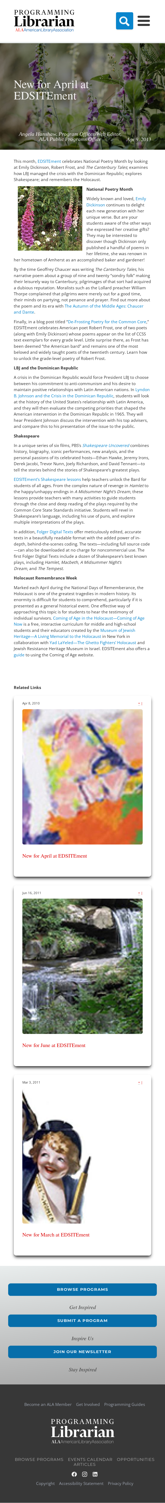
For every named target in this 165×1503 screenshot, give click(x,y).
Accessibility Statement (81, 1484)
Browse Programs (82, 1289)
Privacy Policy (120, 1484)
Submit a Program (82, 1320)
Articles (85, 1465)
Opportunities (136, 1460)
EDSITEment (49, 161)
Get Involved (88, 1404)
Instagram (85, 1474)
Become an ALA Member (48, 1404)
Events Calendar (90, 1460)
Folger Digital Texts (55, 532)
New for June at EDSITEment (54, 1045)
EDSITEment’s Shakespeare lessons (47, 479)
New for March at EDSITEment (56, 1234)
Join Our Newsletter (82, 1351)
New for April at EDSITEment (54, 855)
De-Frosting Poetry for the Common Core (107, 322)
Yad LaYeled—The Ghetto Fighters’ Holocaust (93, 642)
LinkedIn (95, 1474)
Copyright (45, 1484)
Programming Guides (124, 1404)
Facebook (74, 1474)
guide (19, 655)
